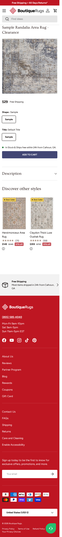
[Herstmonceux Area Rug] (14, 213)
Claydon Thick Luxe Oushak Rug (41, 234)
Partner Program (11, 369)
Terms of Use (23, 529)
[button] (55, 10)
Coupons (7, 389)
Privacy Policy (8, 529)
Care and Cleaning (12, 438)
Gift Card (7, 396)
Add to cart (29, 154)
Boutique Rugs (15, 523)
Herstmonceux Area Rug (13, 234)
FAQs (5, 418)
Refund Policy (39, 529)
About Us (7, 356)
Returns (6, 431)
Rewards (7, 383)
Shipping (7, 425)
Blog (4, 376)
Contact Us (9, 411)
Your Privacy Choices (11, 531)
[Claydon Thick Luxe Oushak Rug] (42, 213)
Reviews (7, 363)
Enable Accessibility (13, 444)
